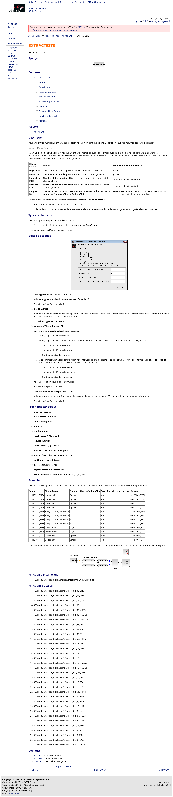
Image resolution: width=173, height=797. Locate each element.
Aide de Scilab (12, 25)
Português (155, 21)
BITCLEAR (12, 50)
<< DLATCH (34, 769)
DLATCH (11, 61)
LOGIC (10, 72)
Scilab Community (77, 2)
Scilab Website (35, 2)
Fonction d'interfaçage (49, 111)
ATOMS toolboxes (96, 2)
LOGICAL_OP (40, 761)
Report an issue (63, 766)
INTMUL (11, 67)
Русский (166, 21)
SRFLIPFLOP (12, 78)
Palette (42, 82)
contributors (13, 793)
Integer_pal (12, 47)
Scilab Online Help (37, 8)
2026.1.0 (81, 27)
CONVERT (12, 56)
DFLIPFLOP (12, 58)
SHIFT (10, 75)
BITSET (11, 53)
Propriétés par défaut (49, 101)
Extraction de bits (42, 77)
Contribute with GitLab (55, 2)
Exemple (43, 106)
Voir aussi (43, 120)
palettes (12, 38)
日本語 (145, 21)
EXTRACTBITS (13, 64)
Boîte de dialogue (47, 96)
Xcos (10, 32)
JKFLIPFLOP (12, 70)
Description (44, 87)
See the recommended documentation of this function (53, 30)
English (137, 21)
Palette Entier (15, 43)
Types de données (47, 92)
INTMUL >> (164, 769)
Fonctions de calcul (48, 116)
